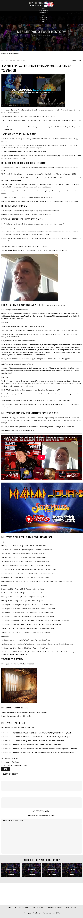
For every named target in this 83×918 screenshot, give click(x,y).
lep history (43, 14)
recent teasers (14, 156)
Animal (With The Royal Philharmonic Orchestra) (18, 712)
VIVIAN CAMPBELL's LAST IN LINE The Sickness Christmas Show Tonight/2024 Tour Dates (45, 749)
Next (80, 60)
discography (43, 12)
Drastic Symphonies (8, 716)
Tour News (11, 246)
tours (21, 907)
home (3, 53)
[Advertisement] (41, 785)
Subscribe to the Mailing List (13, 820)
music (27, 907)
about (73, 907)
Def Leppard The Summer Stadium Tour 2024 (17, 664)
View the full (5, 431)
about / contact (43, 23)
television (43, 19)
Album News (12, 250)
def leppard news (12, 53)
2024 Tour (15, 758)
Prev (74, 60)
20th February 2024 (20, 765)
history (35, 907)
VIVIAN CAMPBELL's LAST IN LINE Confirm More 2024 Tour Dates (37, 745)
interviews (43, 17)
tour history (43, 10)
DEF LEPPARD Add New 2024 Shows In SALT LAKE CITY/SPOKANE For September (43, 733)
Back (6, 769)
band (43, 15)
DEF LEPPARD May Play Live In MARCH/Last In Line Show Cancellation (38, 741)
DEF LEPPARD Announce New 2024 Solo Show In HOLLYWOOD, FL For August (41, 737)
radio (43, 21)
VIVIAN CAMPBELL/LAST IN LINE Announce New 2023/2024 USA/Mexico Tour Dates (43, 753)
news (43, 8)
